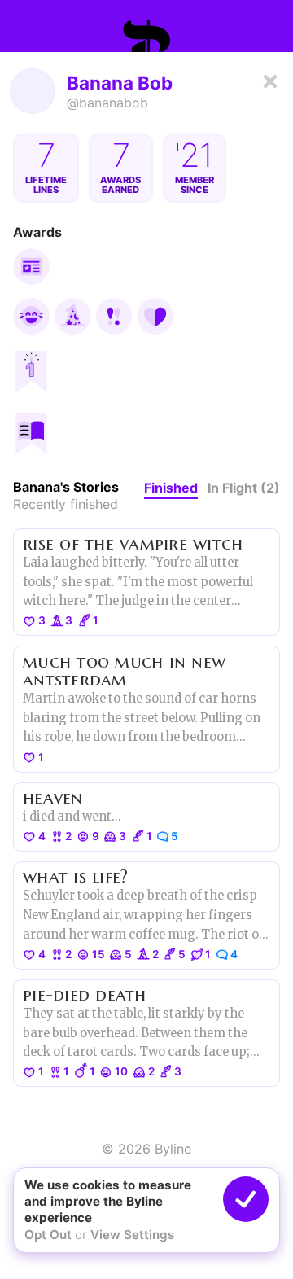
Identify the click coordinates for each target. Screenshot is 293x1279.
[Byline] (146, 36)
